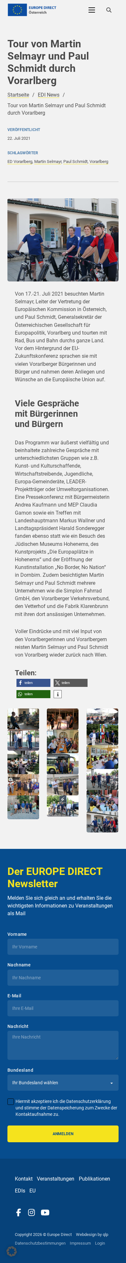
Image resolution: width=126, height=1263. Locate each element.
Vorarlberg (98, 161)
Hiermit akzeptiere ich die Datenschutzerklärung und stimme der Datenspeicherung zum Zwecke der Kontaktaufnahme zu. (66, 1108)
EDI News (48, 95)
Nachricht (18, 1026)
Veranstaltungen (55, 1179)
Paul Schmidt (75, 161)
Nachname (19, 965)
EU (32, 1191)
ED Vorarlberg (19, 161)
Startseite (18, 95)
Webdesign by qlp (92, 1234)
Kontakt (24, 1179)
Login (100, 1243)
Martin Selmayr (47, 161)
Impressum (80, 1243)
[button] (33, 683)
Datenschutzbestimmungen (40, 1243)
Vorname (17, 934)
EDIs (20, 1191)
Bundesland (20, 1070)
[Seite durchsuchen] (109, 10)
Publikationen (94, 1179)
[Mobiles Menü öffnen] (92, 10)
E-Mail (14, 995)
